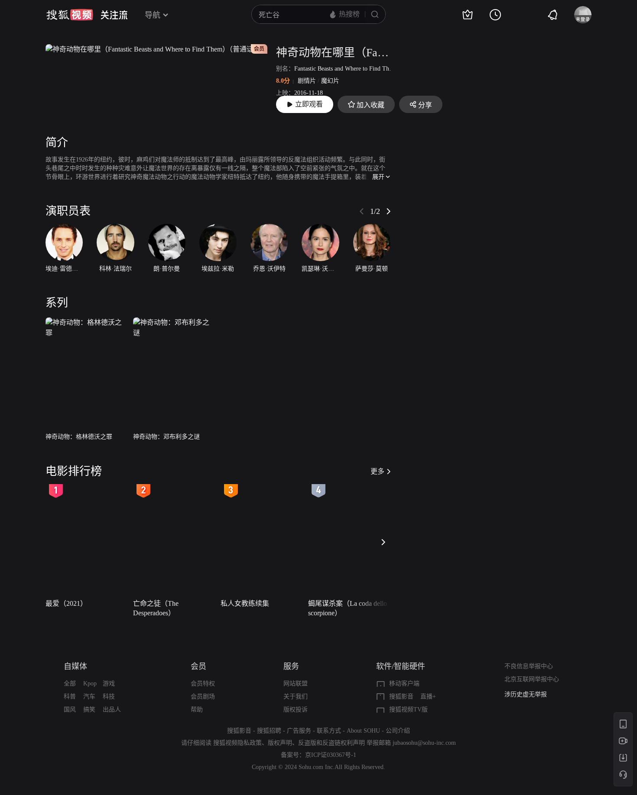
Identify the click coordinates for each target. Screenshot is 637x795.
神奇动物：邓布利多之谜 (166, 436)
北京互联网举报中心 (531, 679)
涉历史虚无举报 (525, 694)
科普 (70, 696)
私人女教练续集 (245, 603)
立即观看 (309, 104)
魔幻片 (330, 81)
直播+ (428, 696)
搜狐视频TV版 (408, 709)
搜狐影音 (401, 696)
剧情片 (307, 81)
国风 (70, 709)
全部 (70, 683)
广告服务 (299, 730)
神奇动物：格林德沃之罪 (79, 436)
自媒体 (75, 666)
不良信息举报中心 (528, 666)
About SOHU (363, 730)
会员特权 (203, 683)
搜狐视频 (70, 15)
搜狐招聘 (269, 730)
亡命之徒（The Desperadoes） (156, 608)
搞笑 (89, 709)
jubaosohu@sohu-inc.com (424, 743)
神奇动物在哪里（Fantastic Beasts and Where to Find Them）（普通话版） (333, 52)
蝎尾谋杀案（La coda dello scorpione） (347, 608)
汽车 (89, 696)
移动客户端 (404, 683)
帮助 (197, 709)
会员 (198, 666)
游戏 (109, 683)
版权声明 (280, 743)
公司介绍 (398, 730)
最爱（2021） (66, 603)
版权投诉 (295, 709)
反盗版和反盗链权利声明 (331, 743)
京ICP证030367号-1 (330, 755)
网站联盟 (295, 683)
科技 (109, 696)
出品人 (112, 709)
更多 (377, 471)
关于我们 (295, 696)
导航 (152, 15)
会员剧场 (203, 696)
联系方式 (329, 730)
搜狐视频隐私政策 (237, 743)
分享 (425, 105)
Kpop (90, 683)
